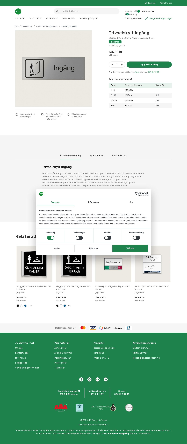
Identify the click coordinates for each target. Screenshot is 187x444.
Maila (137, 72)
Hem (17, 26)
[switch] (79, 238)
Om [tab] (131, 202)
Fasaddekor (52, 18)
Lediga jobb (21, 363)
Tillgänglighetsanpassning (146, 358)
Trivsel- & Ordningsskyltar (47, 26)
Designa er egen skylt (105, 348)
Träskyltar (59, 368)
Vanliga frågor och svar (27, 368)
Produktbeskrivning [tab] (70, 155)
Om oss (19, 348)
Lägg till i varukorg (149, 64)
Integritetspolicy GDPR (98, 425)
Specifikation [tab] (97, 155)
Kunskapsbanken (133, 18)
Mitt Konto (20, 358)
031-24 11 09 (153, 72)
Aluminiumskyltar (63, 353)
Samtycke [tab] (55, 202)
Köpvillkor (83, 425)
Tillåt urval (93, 248)
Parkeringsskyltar (89, 18)
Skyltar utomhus (141, 348)
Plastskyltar (60, 363)
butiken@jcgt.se (97, 391)
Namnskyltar (68, 18)
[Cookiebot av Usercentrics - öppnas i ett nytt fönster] (137, 194)
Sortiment (20, 18)
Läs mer (115, 42)
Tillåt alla (130, 248)
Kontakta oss (166, 3)
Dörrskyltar (35, 18)
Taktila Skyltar (140, 353)
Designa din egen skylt (160, 18)
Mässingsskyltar (62, 358)
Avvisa (57, 248)
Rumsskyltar (27, 26)
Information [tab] (93, 202)
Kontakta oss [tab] (119, 155)
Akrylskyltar (60, 348)
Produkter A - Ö (101, 358)
